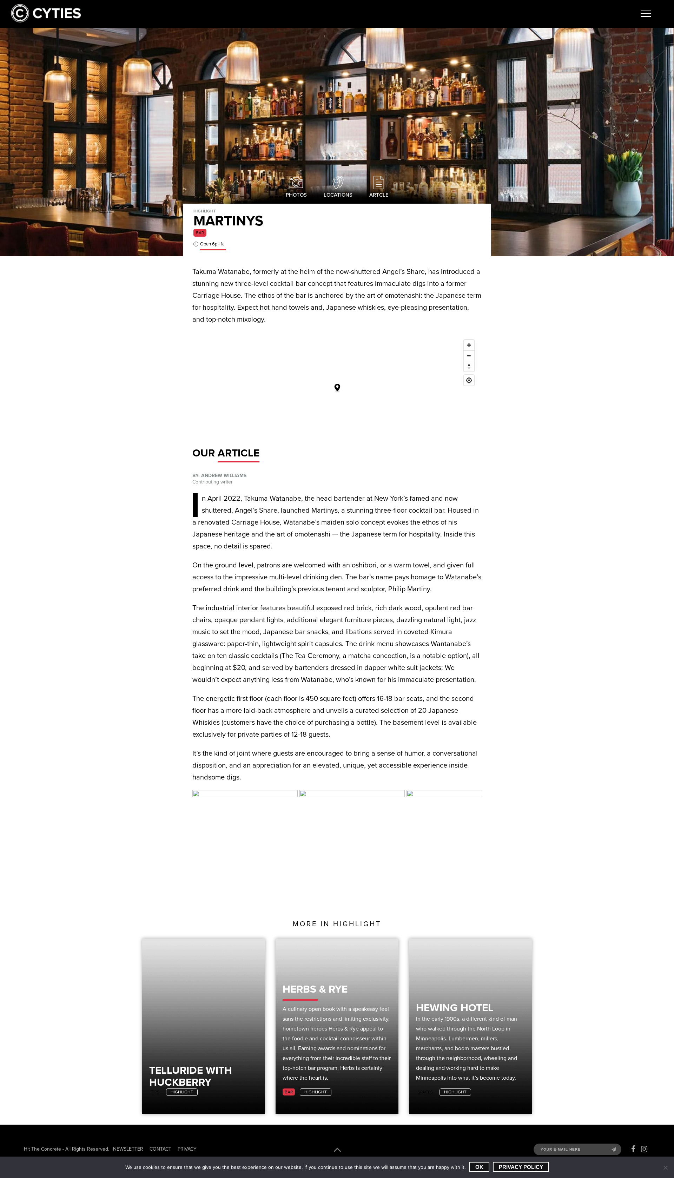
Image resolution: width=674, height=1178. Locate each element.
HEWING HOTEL (455, 1008)
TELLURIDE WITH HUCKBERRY (190, 1076)
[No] (665, 1167)
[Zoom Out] (469, 355)
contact (160, 1149)
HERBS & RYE (315, 989)
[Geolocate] (469, 380)
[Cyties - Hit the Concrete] (46, 21)
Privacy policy (521, 1167)
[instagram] (644, 1149)
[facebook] (633, 1149)
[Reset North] (469, 366)
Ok (479, 1167)
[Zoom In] (469, 345)
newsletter (128, 1149)
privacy (187, 1149)
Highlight (182, 1092)
